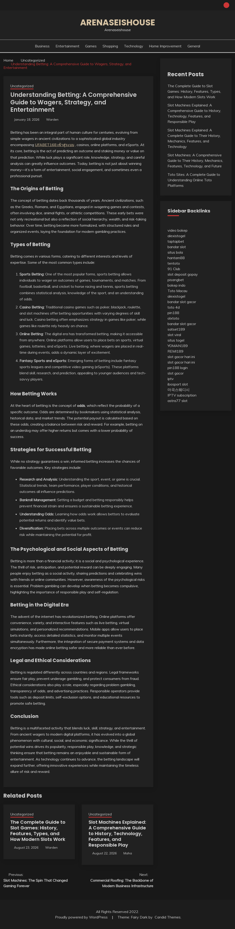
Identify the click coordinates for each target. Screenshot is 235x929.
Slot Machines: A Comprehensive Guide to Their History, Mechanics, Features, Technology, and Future (195, 160)
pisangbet (176, 279)
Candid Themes (168, 917)
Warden (52, 119)
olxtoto (173, 318)
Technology (133, 46)
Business (42, 46)
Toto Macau (177, 290)
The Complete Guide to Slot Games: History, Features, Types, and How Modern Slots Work (37, 830)
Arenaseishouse (117, 22)
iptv (171, 378)
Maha (127, 853)
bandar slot (177, 246)
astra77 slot (177, 400)
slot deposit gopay (183, 274)
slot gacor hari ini (181, 356)
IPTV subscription (182, 395)
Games (91, 46)
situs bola (175, 252)
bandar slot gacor (182, 301)
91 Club (174, 268)
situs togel (176, 340)
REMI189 (175, 351)
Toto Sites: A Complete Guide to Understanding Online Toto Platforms (194, 180)
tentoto (174, 263)
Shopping (110, 46)
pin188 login (178, 367)
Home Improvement (165, 46)
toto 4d (174, 307)
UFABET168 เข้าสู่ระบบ (54, 144)
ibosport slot (178, 384)
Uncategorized (22, 86)
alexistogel (176, 236)
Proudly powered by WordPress (82, 917)
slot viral (174, 334)
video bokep (177, 230)
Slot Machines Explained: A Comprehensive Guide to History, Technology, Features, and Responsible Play (117, 833)
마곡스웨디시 (179, 389)
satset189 (176, 329)
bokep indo (176, 285)
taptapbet (176, 241)
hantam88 (176, 257)
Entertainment (67, 46)
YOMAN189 (178, 345)
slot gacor (176, 373)
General (193, 46)
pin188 (173, 312)
